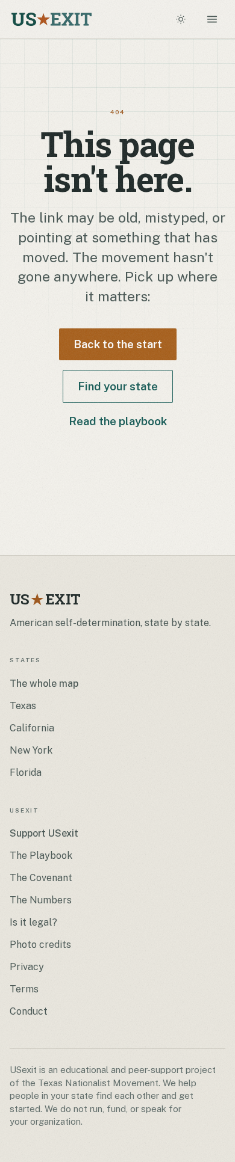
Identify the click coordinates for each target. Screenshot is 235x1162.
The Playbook (41, 855)
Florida (26, 772)
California (32, 728)
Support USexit (44, 833)
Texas (23, 706)
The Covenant (41, 878)
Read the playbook (118, 421)
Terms (24, 989)
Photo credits (40, 944)
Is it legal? (33, 922)
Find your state (118, 386)
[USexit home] (51, 19)
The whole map (44, 683)
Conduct (29, 1011)
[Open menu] (212, 19)
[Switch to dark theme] (181, 19)
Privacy (27, 967)
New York (31, 750)
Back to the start (118, 344)
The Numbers (41, 900)
